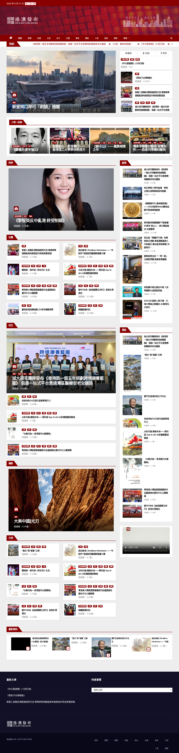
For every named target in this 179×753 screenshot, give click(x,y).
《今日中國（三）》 (31, 220)
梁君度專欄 (16, 143)
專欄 (125, 38)
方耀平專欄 (125, 59)
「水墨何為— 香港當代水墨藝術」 (37, 433)
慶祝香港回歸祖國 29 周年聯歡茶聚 (37, 309)
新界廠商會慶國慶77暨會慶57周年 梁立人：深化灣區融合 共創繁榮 (156, 225)
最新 (130, 53)
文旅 (49, 38)
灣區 (77, 38)
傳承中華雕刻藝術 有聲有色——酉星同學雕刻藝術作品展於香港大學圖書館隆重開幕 (29, 151)
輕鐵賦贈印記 (84, 309)
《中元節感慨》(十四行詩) (19, 689)
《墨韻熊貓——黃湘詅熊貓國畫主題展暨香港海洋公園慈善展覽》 (149, 149)
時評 (164, 53)
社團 (68, 38)
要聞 (30, 38)
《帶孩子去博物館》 (16, 695)
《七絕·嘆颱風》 (118, 638)
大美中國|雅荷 (26, 521)
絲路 (106, 38)
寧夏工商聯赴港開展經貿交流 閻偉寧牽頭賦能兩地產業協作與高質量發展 (41, 702)
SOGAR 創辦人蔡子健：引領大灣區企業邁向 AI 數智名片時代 (156, 304)
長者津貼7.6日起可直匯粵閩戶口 (36, 400)
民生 (58, 38)
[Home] (11, 38)
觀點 (87, 38)
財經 (39, 38)
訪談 (147, 53)
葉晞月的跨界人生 (105, 150)
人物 (97, 38)
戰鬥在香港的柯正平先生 (155, 396)
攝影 (116, 38)
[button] (171, 38)
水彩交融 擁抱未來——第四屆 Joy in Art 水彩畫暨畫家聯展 (48, 417)
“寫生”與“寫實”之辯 (30, 550)
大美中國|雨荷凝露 (159, 638)
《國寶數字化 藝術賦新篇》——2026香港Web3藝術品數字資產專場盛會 (156, 206)
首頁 (20, 38)
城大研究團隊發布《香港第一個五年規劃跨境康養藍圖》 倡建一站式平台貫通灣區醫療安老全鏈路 (58, 381)
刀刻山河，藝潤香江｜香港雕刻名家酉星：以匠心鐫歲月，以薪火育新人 (69, 149)
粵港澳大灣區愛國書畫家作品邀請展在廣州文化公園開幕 (47, 450)
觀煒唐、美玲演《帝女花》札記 (36, 270)
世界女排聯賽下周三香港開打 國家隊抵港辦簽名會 (56, 106)
